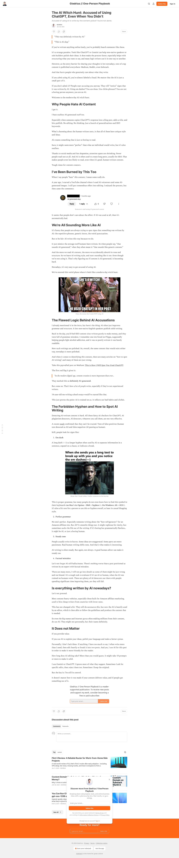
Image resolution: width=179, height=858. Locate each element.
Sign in (172, 4)
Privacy (86, 843)
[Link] (49, 104)
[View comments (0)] (59, 31)
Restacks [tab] (65, 726)
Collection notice (101, 843)
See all (56, 812)
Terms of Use (99, 813)
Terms (92, 843)
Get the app (100, 848)
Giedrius (59, 24)
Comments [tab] (56, 726)
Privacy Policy (105, 815)
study (62, 424)
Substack (79, 854)
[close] (109, 779)
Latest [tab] (59, 752)
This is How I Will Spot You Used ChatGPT (104, 365)
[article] (89, 764)
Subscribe (162, 4)
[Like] (54, 31)
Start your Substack (84, 848)
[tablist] (61, 726)
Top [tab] (54, 752)
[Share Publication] (153, 4)
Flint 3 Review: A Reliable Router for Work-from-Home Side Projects (80, 759)
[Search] (149, 4)
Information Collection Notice (89, 815)
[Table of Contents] (2, 429)
